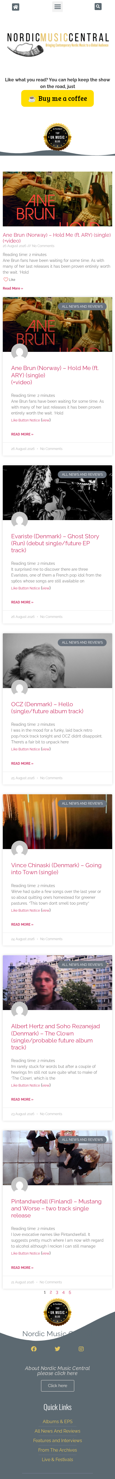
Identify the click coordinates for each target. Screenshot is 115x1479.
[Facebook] (33, 1349)
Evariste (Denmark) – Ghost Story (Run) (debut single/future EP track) (55, 543)
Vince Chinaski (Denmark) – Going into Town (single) (56, 869)
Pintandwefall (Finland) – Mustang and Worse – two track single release (56, 1208)
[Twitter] (57, 1349)
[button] (57, 6)
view (45, 420)
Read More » (13, 288)
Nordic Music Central (57, 1333)
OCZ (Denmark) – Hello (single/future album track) (47, 708)
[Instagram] (81, 1349)
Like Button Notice (25, 420)
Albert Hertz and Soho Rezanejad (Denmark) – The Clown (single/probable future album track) (55, 1037)
